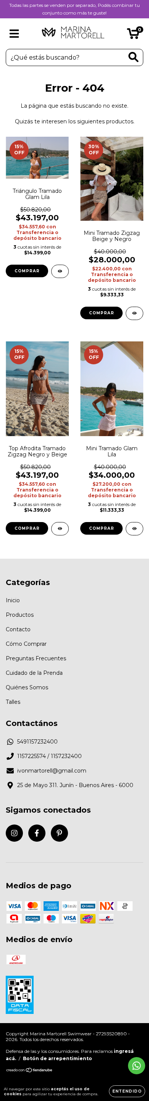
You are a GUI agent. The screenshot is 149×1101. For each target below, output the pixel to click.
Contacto (18, 629)
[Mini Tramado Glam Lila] (134, 528)
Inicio (13, 600)
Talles (13, 701)
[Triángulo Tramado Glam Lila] (60, 271)
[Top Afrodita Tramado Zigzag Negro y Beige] (60, 528)
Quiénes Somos (27, 687)
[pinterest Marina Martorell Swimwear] (59, 833)
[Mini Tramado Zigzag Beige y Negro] (134, 313)
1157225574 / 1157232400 (49, 756)
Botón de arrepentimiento (57, 1058)
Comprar (27, 270)
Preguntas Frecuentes (36, 658)
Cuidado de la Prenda (34, 672)
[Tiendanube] (29, 1071)
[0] (133, 35)
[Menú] (14, 34)
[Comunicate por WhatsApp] (136, 1065)
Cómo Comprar (26, 643)
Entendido (127, 1091)
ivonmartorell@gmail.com (51, 770)
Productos (20, 614)
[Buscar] (134, 57)
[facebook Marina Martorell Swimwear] (36, 833)
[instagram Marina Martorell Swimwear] (14, 833)
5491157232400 (37, 741)
